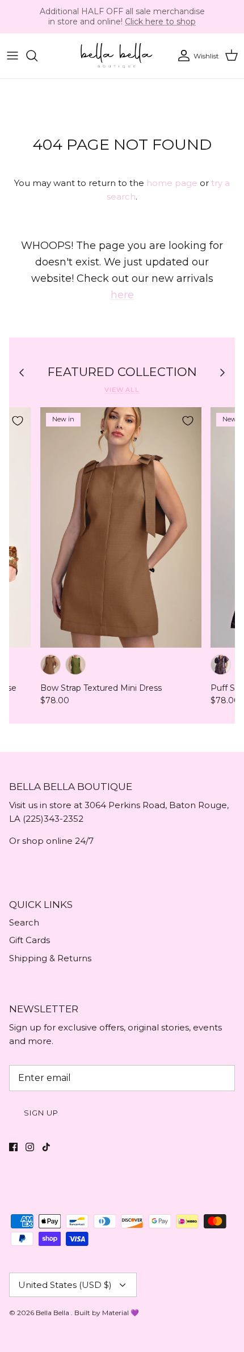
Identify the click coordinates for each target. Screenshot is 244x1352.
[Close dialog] (237, 614)
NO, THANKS (60, 721)
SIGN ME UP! (61, 701)
